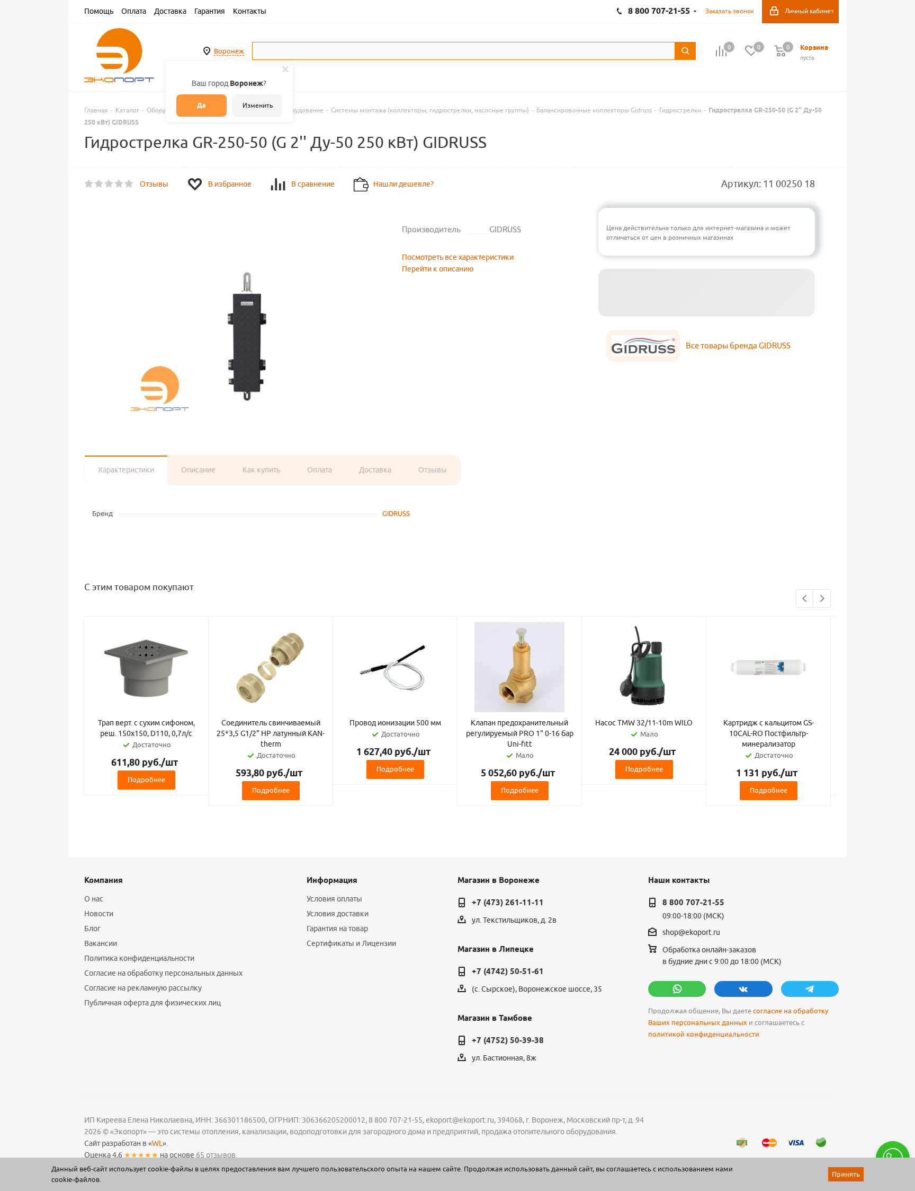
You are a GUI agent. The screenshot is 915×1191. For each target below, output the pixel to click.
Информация (332, 880)
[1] (89, 184)
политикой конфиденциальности (703, 1034)
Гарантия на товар (337, 928)
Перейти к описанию (437, 269)
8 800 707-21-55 (693, 902)
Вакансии (100, 943)
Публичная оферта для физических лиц (152, 1003)
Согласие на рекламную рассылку (143, 988)
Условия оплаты (334, 899)
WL (157, 1143)
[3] (109, 184)
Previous (805, 599)
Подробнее (146, 779)
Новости (98, 913)
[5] (129, 184)
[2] (99, 184)
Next (822, 599)
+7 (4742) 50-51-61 (508, 971)
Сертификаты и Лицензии (351, 943)
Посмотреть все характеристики (458, 257)
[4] (119, 184)
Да (201, 105)
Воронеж (229, 51)
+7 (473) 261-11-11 (508, 902)
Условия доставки (338, 913)
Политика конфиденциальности (139, 958)
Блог (92, 928)
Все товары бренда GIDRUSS (738, 345)
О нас (93, 899)
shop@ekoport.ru (691, 933)
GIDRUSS (396, 513)
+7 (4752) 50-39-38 (508, 1040)
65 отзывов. (216, 1155)
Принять (846, 1174)
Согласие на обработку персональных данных (163, 973)
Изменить (258, 105)
